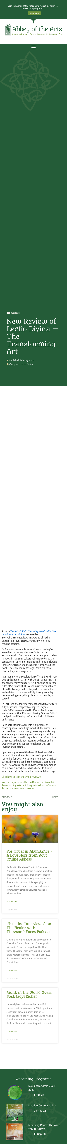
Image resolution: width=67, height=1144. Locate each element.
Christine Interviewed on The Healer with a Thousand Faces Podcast (29, 928)
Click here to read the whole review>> (22, 777)
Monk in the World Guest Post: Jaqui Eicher (29, 995)
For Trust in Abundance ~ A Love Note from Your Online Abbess (30, 855)
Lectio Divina (27, 364)
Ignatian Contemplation (42, 1105)
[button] (33, 47)
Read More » (12, 902)
